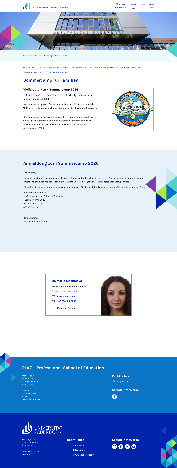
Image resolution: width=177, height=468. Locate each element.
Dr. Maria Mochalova (67, 281)
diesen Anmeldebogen (50, 187)
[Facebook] (114, 396)
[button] (121, 6)
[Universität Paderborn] (88, 427)
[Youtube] (133, 446)
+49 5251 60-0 (28, 454)
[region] (87, 56)
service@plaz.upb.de (31, 399)
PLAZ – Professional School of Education (49, 7)
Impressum (123, 381)
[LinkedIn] (127, 446)
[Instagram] (114, 446)
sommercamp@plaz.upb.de (116, 187)
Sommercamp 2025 (33, 128)
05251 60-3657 (29, 393)
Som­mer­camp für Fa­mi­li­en (32, 56)
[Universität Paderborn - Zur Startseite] (25, 6)
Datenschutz (79, 450)
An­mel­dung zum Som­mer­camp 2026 (56, 56)
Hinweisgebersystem (83, 455)
